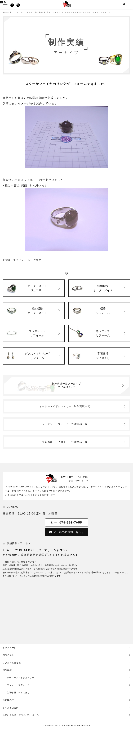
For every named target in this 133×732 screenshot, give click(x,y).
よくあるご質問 (11, 707)
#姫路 (38, 259)
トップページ (9, 647)
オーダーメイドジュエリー (64, 406)
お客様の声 (8, 700)
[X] (18, 5)
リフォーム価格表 (12, 663)
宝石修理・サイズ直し (64, 442)
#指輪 (7, 259)
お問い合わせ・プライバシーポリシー (22, 715)
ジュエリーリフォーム (64, 424)
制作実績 (7, 670)
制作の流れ (8, 655)
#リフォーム (22, 259)
